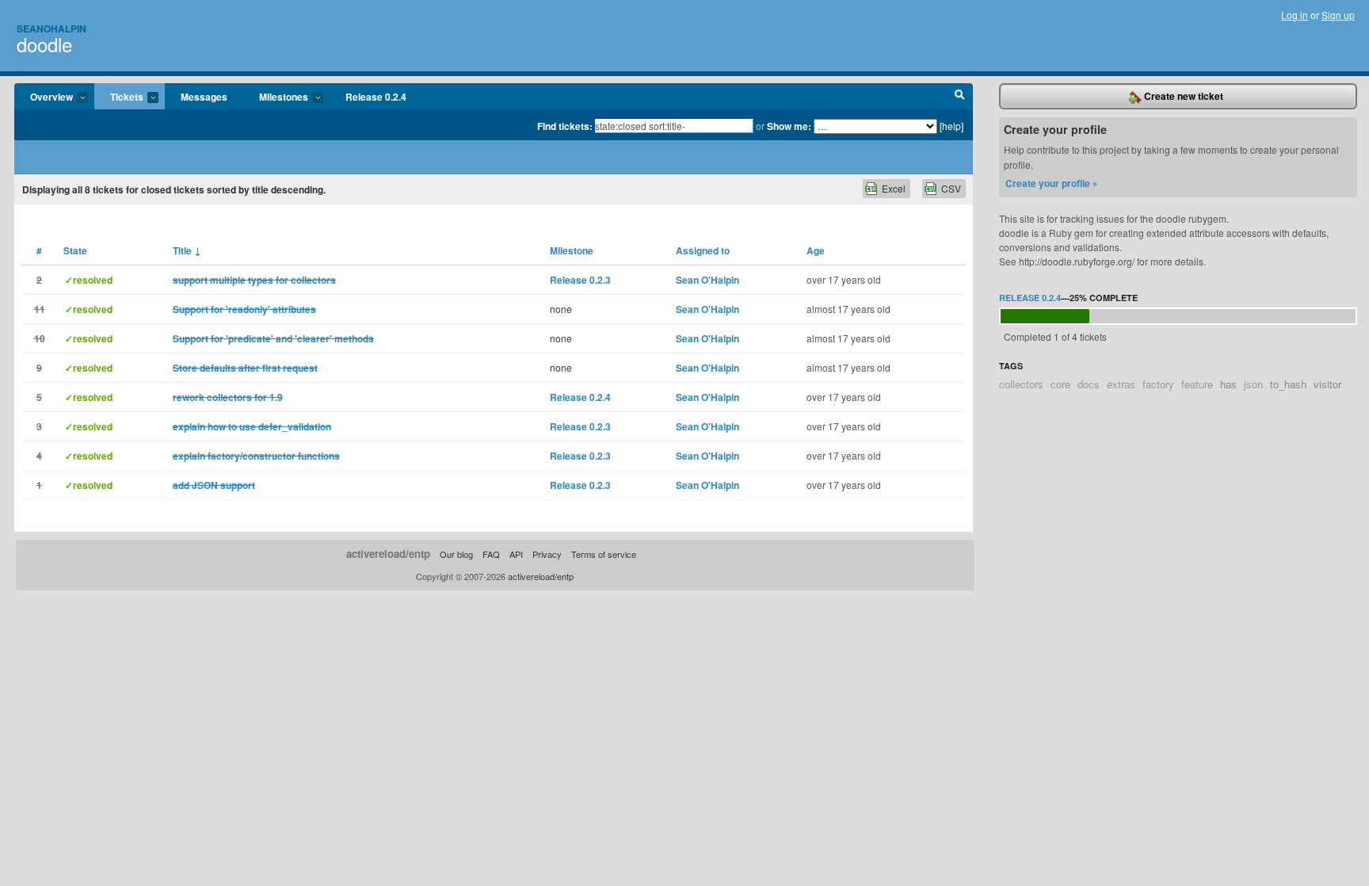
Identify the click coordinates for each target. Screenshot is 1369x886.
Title (187, 250)
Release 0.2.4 (375, 97)
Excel (894, 188)
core (1060, 383)
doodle (44, 44)
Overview (43, 97)
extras (1121, 383)
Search (960, 96)
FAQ (491, 554)
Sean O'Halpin (707, 280)
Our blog (456, 554)
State (75, 250)
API (516, 554)
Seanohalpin (51, 28)
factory (1158, 383)
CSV (951, 188)
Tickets (118, 97)
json (1253, 383)
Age (816, 250)
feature (1197, 383)
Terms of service (603, 554)
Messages (204, 97)
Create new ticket (1182, 96)
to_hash (1288, 383)
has (1228, 383)
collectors (1021, 383)
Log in (1294, 14)
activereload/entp (388, 553)
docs (1088, 383)
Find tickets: (565, 126)
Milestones (275, 97)
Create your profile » (1051, 183)
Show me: (789, 126)
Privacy (547, 554)
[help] (951, 125)
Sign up (1338, 14)
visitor (1327, 383)
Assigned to (703, 250)
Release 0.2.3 (580, 280)
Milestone (571, 250)
